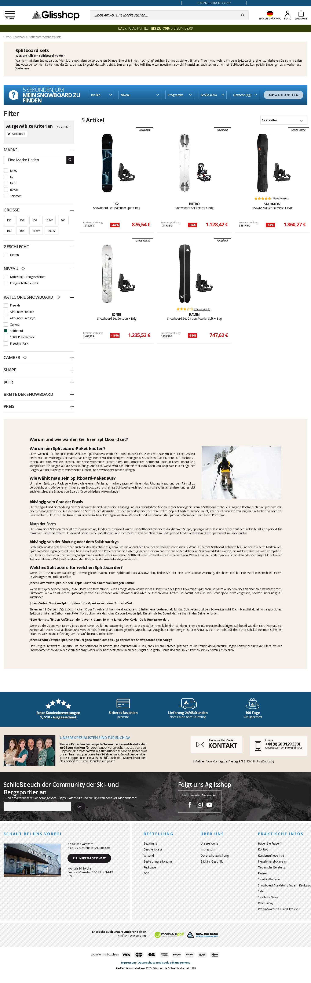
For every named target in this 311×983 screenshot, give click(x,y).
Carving (14, 324)
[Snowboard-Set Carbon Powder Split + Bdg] (185, 273)
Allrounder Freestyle (22, 318)
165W (36, 231)
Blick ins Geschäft (212, 861)
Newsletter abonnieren (272, 861)
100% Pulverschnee (22, 337)
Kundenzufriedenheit (271, 855)
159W (49, 220)
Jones (13, 170)
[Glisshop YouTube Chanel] (209, 805)
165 (21, 231)
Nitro (13, 183)
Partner (262, 873)
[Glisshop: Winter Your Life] (56, 15)
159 (34, 220)
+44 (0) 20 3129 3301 (282, 744)
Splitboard (16, 331)
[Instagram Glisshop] (200, 805)
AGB (146, 873)
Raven (14, 190)
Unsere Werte (209, 843)
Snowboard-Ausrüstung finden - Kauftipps (284, 885)
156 (9, 220)
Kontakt (263, 849)
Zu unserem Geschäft (89, 858)
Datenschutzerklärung (214, 855)
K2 (11, 177)
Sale (260, 891)
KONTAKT (222, 745)
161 (63, 220)
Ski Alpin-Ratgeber (269, 879)
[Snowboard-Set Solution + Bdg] (107, 273)
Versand (148, 855)
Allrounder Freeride (22, 312)
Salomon (16, 196)
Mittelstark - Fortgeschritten (27, 277)
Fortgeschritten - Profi (24, 283)
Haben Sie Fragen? (270, 843)
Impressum (208, 849)
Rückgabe (149, 867)
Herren (14, 255)
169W (51, 231)
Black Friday (265, 903)
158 (21, 220)
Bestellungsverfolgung (157, 861)
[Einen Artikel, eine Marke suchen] (242, 15)
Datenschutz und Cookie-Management (164, 962)
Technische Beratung (271, 867)
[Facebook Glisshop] (190, 805)
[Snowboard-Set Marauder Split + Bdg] (107, 163)
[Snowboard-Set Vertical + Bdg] (185, 163)
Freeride (15, 305)
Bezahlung (150, 843)
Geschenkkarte (152, 849)
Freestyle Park (19, 343)
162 (9, 231)
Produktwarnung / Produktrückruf (279, 909)
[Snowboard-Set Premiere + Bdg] (262, 163)
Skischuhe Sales (268, 897)
